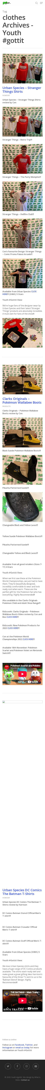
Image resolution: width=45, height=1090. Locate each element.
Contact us (25, 1080)
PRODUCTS (6, 406)
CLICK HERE (12, 617)
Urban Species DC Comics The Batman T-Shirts (22, 892)
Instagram (7, 1047)
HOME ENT (6, 95)
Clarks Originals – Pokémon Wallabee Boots (21, 400)
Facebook (19, 1044)
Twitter (29, 1044)
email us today (23, 1047)
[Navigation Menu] (41, 3)
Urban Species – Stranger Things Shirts (21, 90)
